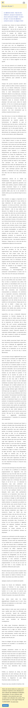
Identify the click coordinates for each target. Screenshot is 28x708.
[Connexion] (24, 2)
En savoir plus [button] (14, 701)
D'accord (5, 705)
